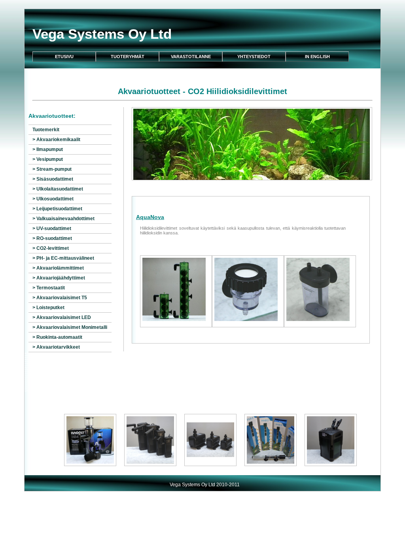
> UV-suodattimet (51, 228)
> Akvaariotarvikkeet (56, 347)
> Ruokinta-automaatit (57, 337)
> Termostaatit (48, 288)
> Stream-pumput (52, 169)
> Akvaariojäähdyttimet (58, 278)
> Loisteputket (48, 307)
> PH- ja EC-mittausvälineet (63, 258)
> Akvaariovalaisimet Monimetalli (69, 327)
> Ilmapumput (47, 149)
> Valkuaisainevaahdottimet (63, 218)
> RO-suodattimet (52, 238)
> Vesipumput (47, 159)
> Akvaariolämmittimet (58, 268)
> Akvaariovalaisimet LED (61, 317)
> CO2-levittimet (50, 248)
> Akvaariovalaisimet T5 (59, 297)
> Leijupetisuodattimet (57, 208)
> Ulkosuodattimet (53, 199)
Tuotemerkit (45, 129)
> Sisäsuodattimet (52, 179)
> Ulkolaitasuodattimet (57, 189)
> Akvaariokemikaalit (56, 139)
